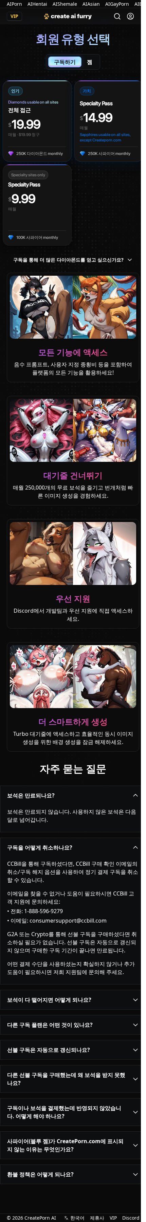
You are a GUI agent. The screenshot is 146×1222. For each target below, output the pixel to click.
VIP (113, 1218)
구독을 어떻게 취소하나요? (39, 847)
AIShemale (65, 4)
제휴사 (97, 1218)
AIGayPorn (117, 4)
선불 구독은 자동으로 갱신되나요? (48, 1050)
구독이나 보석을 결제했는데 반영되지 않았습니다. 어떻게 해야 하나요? (64, 1112)
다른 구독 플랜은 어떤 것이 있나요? (50, 1024)
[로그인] (130, 16)
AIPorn (14, 4)
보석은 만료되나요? (31, 795)
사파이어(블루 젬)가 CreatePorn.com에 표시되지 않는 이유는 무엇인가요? (65, 1145)
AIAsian (91, 4)
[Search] (117, 16)
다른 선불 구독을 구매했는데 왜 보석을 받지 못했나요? (66, 1079)
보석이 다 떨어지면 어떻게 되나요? (49, 999)
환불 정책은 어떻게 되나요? (40, 1174)
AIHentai (37, 4)
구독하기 (65, 62)
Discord (131, 1218)
